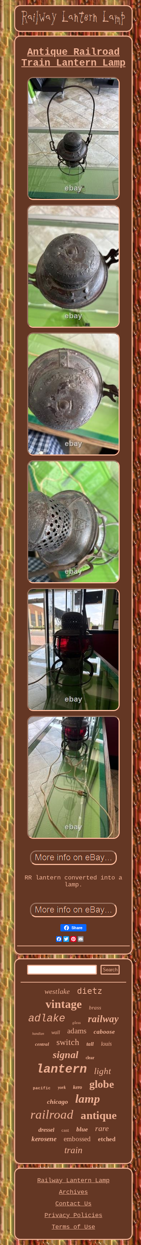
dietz (89, 991)
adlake (46, 1019)
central (42, 1044)
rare (102, 1128)
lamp (87, 1098)
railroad (51, 1114)
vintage (64, 1004)
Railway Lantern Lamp (73, 1180)
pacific (42, 1088)
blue (82, 1129)
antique (99, 1115)
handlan (38, 1034)
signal (65, 1054)
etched (106, 1139)
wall (55, 1032)
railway (103, 1018)
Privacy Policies (73, 1215)
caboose (104, 1031)
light (102, 1071)
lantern (61, 1069)
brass (95, 1008)
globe (101, 1084)
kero (77, 1087)
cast (65, 1130)
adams (76, 1030)
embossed (77, 1139)
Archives (73, 1192)
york (62, 1087)
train (73, 1150)
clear (90, 1057)
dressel (46, 1130)
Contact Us (73, 1203)
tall (90, 1044)
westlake (57, 991)
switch (67, 1042)
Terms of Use (73, 1227)
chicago (57, 1101)
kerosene (43, 1139)
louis (106, 1044)
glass (76, 1022)
